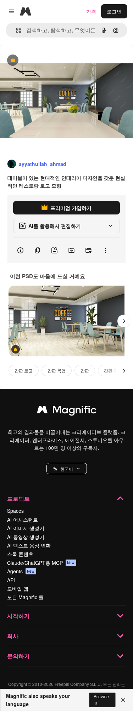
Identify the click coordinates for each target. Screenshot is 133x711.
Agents (21, 571)
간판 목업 (57, 370)
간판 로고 (24, 370)
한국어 (66, 469)
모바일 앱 (17, 588)
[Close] (123, 700)
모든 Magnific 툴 (25, 597)
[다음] (123, 321)
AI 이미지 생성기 (25, 528)
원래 (40, 60)
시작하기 (18, 616)
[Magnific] (66, 411)
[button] (66, 468)
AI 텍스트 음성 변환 (29, 545)
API (11, 580)
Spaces (15, 510)
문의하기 (18, 656)
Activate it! (101, 699)
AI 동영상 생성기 (25, 536)
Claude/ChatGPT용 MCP (41, 562)
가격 (91, 11)
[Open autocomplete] (16, 30)
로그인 (114, 11)
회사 (12, 636)
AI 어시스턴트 (22, 519)
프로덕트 (18, 498)
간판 (85, 370)
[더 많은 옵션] (105, 250)
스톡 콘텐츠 (20, 553)
